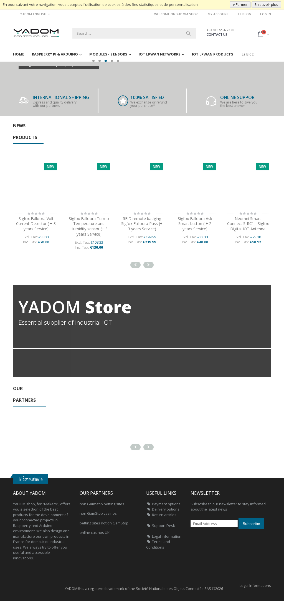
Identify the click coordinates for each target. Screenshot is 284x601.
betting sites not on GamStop (104, 523)
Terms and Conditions (158, 544)
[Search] (189, 33)
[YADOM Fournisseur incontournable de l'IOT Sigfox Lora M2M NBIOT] (36, 31)
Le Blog (244, 14)
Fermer (242, 4)
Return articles (164, 514)
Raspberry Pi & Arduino (55, 54)
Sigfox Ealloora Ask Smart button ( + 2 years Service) (142, 224)
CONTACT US (217, 34)
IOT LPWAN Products (212, 54)
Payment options (166, 503)
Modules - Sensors (108, 54)
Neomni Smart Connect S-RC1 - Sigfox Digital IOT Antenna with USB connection (248, 226)
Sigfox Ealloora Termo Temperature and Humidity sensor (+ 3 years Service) (36, 226)
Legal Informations (255, 585)
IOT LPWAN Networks (160, 54)
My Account (218, 14)
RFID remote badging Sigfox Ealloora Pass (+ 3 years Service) (89, 224)
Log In (265, 14)
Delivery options (165, 509)
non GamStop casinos (98, 513)
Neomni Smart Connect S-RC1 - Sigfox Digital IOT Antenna (195, 224)
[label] (36, 184)
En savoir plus (266, 4)
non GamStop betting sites (102, 503)
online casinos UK (95, 532)
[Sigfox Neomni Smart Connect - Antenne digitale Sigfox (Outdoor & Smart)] (195, 184)
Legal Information (166, 536)
